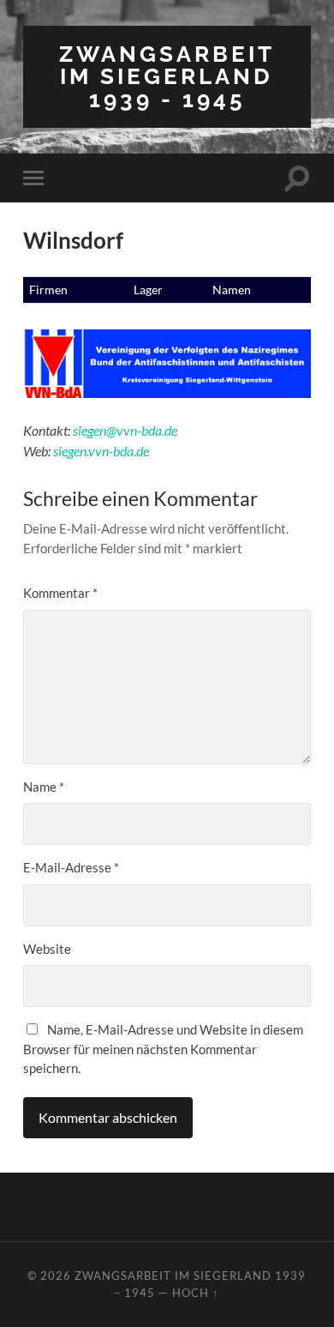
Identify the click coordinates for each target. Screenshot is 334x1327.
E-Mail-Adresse (71, 867)
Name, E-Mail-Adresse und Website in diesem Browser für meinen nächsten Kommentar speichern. (163, 1049)
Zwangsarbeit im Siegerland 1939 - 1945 (167, 76)
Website (47, 948)
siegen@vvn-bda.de (125, 430)
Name (43, 786)
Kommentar (60, 592)
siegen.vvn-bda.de (101, 451)
